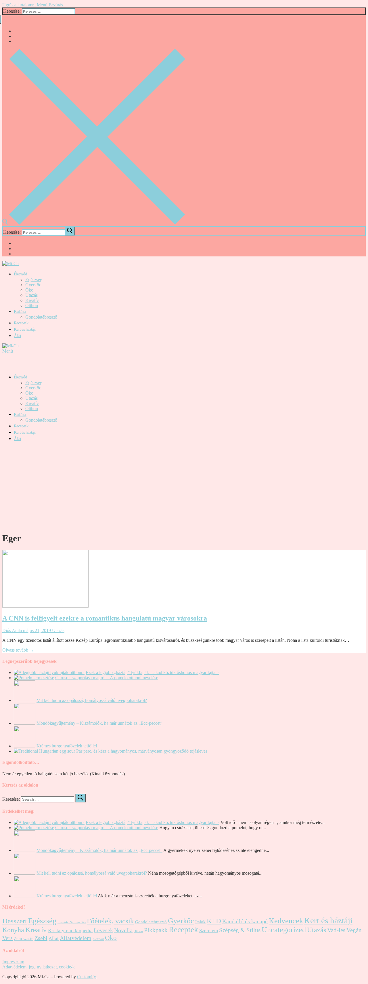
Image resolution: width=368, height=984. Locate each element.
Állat (54, 938)
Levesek (103, 930)
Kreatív (36, 930)
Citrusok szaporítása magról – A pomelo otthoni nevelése (106, 677)
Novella (123, 930)
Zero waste (23, 938)
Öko (111, 937)
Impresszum (13, 961)
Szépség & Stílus (239, 930)
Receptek (183, 929)
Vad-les (336, 930)
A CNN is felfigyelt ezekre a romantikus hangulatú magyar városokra (104, 618)
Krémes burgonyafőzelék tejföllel (67, 745)
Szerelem (208, 930)
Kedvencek (286, 921)
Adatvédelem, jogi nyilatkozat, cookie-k (38, 966)
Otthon (138, 931)
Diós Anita (12, 630)
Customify (86, 976)
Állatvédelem (75, 938)
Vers (7, 938)
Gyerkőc (181, 921)
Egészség (42, 921)
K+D (214, 921)
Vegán (354, 930)
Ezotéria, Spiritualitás (71, 922)
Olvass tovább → (18, 650)
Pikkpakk (156, 930)
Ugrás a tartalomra (19, 4)
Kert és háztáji (328, 920)
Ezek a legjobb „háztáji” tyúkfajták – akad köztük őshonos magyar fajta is (152, 672)
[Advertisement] (184, 486)
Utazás (57, 630)
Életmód (98, 939)
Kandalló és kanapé (245, 921)
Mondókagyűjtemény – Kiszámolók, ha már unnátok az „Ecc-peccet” (99, 723)
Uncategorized (284, 930)
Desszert (14, 921)
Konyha (13, 930)
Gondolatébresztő (151, 922)
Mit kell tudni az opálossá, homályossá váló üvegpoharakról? (92, 700)
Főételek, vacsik (110, 921)
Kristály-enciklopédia (70, 930)
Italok (200, 922)
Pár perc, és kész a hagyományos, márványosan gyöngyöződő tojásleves (141, 751)
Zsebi (40, 938)
